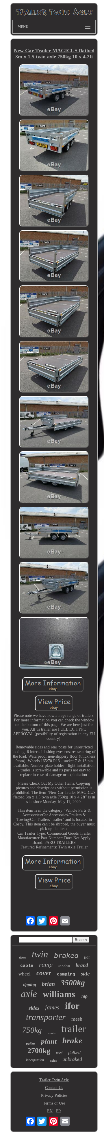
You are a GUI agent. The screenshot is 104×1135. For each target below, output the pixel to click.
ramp (46, 964)
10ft (84, 997)
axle (29, 993)
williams (59, 994)
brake (72, 1040)
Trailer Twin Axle (54, 1080)
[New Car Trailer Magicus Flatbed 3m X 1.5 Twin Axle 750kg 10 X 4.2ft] (54, 90)
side (85, 974)
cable (26, 965)
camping (66, 974)
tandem (64, 966)
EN (50, 1111)
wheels (51, 1033)
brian (48, 984)
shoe (22, 957)
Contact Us (54, 1088)
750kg (32, 1030)
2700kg (38, 1050)
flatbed (74, 1052)
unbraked (72, 1059)
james (52, 1007)
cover (43, 973)
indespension (35, 1060)
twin (40, 954)
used (59, 1053)
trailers (30, 1043)
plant (49, 1041)
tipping (29, 984)
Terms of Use (54, 1103)
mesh (76, 1019)
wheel (24, 974)
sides (34, 1008)
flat (87, 957)
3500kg (73, 982)
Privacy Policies (54, 1095)
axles (53, 1060)
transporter (46, 1017)
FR (58, 1111)
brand (82, 965)
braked (66, 956)
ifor (72, 1005)
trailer (73, 1028)
